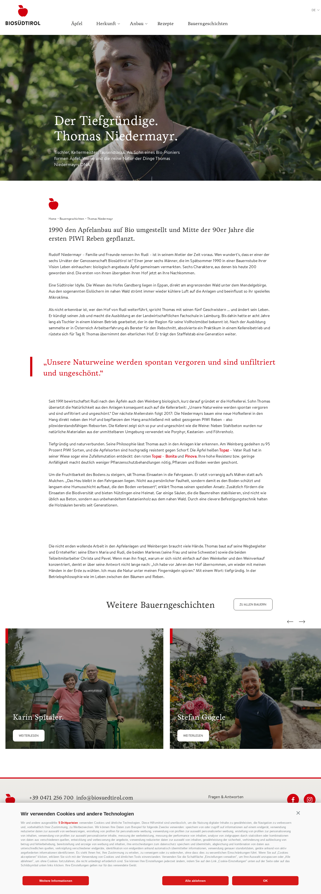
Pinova (191, 456)
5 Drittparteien (68, 822)
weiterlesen (29, 735)
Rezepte (165, 23)
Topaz (224, 450)
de (314, 10)
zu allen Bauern (253, 604)
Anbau (136, 23)
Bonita (171, 456)
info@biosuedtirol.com (104, 797)
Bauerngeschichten (208, 23)
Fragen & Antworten (225, 797)
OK (265, 880)
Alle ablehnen (195, 880)
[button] (298, 813)
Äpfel (76, 23)
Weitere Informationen (55, 880)
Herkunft (106, 23)
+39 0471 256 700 (51, 797)
